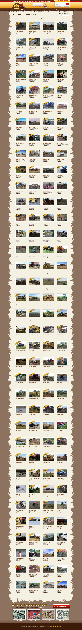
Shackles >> (63, 621)
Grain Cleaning (41, 1)
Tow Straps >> (34, 621)
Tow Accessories (48, 1)
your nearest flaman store (56, 626)
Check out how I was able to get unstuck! (37, 4)
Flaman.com (41, 607)
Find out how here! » (37, 6)
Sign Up (40, 9)
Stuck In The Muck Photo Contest (19, 7)
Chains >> (48, 621)
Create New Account (58, 6)
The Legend (56, 9)
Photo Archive (62, 9)
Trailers (36, 1)
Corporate (26, 1)
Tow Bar (67, 9)
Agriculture (31, 1)
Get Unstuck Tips (46, 9)
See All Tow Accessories (61, 606)
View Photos (35, 9)
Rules (52, 9)
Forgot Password (66, 6)
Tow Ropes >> (19, 621)
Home (57, 624)
